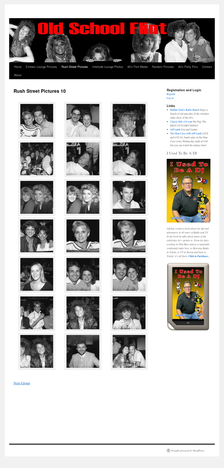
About (17, 75)
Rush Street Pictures (74, 67)
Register (171, 94)
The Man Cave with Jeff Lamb (186, 133)
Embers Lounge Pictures (41, 67)
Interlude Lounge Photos (107, 67)
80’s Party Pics (188, 67)
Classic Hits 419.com (181, 121)
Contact (207, 67)
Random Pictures (163, 67)
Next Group (22, 383)
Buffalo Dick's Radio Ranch (184, 109)
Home (17, 67)
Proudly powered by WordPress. (188, 450)
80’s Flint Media (138, 67)
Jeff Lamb (175, 129)
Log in (170, 98)
